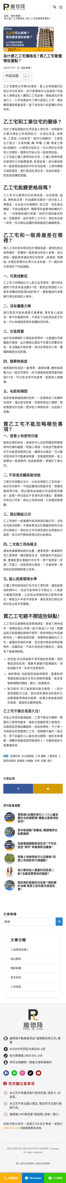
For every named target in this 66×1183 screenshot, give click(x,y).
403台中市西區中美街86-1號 (27, 1049)
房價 (43, 760)
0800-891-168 (11, 1127)
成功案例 (16, 958)
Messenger (36, 1178)
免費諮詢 (13, 1178)
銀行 (49, 760)
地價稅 (29, 760)
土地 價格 (40, 756)
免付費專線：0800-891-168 (26, 1055)
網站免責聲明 (43, 1163)
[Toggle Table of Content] (24, 76)
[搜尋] (52, 7)
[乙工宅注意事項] (28, 39)
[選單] (61, 7)
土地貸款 (16, 986)
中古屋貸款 (27, 756)
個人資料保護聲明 (25, 1163)
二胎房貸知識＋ (20, 949)
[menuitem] (52, 7)
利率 (37, 760)
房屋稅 (20, 760)
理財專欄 (25, 68)
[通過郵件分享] (48, 789)
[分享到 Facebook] (18, 789)
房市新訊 (16, 977)
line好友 (58, 1178)
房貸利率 (15, 756)
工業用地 (52, 756)
